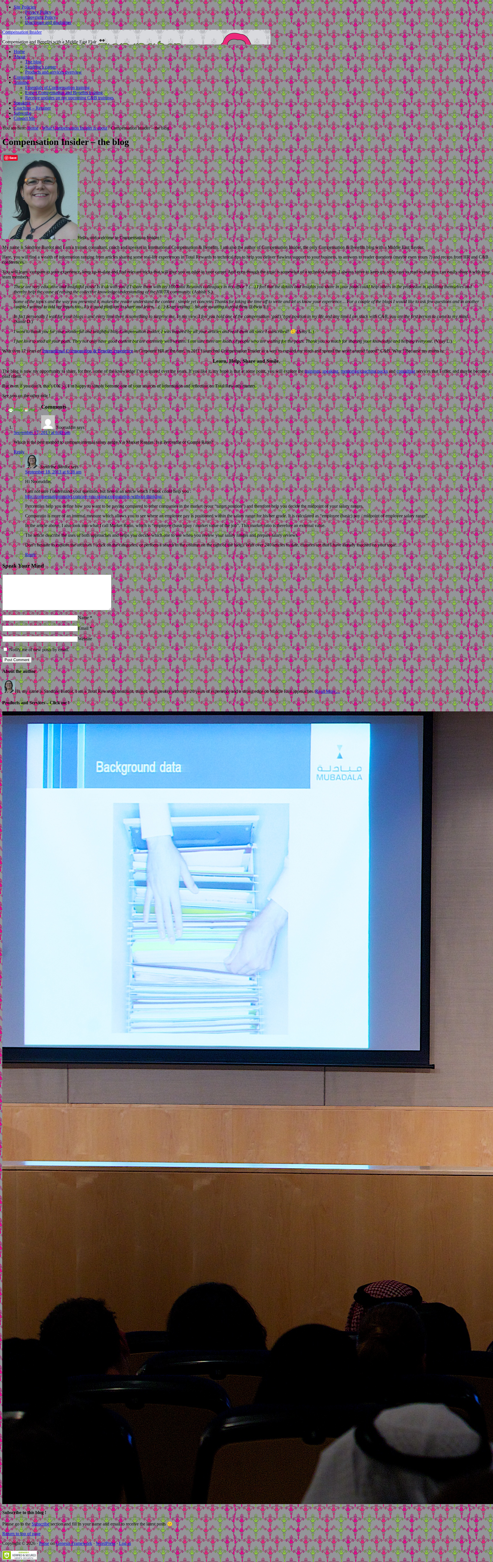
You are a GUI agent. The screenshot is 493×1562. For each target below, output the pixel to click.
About (19, 56)
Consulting (23, 77)
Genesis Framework (74, 1543)
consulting (406, 371)
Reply (19, 451)
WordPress (105, 1543)
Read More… (327, 691)
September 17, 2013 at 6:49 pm (42, 432)
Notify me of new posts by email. (39, 649)
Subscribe (22, 113)
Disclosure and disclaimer (48, 22)
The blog (33, 61)
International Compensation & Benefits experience (87, 350)
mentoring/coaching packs (364, 371)
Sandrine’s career (40, 66)
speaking (330, 371)
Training (21, 82)
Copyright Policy (40, 17)
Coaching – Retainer (32, 108)
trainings (312, 371)
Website (85, 638)
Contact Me (24, 118)
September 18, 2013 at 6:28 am (53, 471)
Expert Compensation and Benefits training (64, 92)
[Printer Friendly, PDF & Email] (22, 412)
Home (19, 51)
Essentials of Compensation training (57, 87)
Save (13, 158)
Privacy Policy (38, 12)
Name (83, 617)
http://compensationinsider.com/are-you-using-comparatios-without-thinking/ (93, 496)
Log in (125, 1543)
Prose (44, 1543)
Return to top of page (21, 1533)
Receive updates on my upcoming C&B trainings (69, 97)
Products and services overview (53, 72)
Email (83, 628)
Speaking (22, 102)
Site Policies (25, 7)
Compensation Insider (22, 32)
